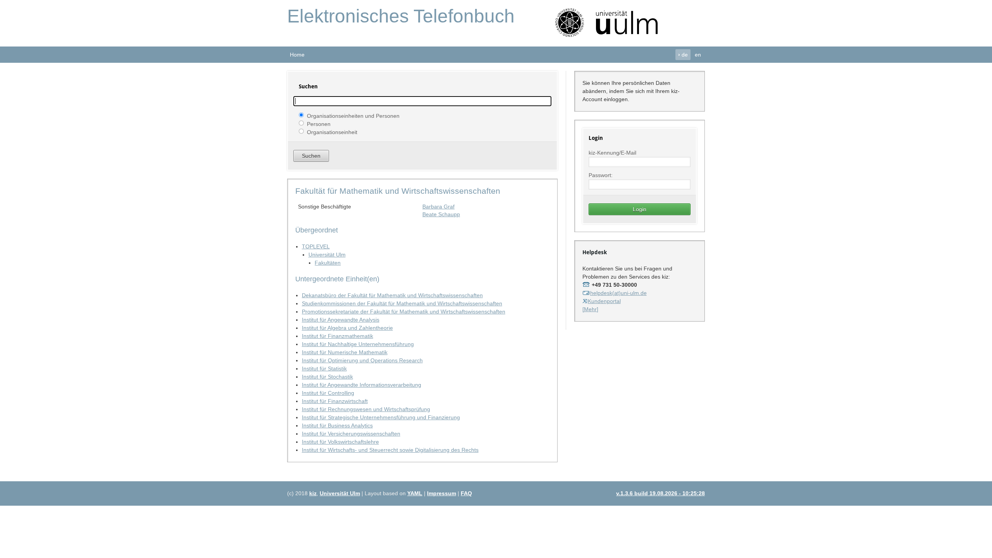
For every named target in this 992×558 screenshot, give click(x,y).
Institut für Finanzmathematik (337, 336)
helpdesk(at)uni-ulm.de (618, 293)
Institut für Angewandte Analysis (340, 320)
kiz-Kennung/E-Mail (612, 153)
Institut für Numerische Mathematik (345, 352)
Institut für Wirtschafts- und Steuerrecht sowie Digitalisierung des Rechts (390, 450)
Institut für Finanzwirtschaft (335, 401)
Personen (319, 124)
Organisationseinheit (332, 132)
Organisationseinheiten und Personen (353, 115)
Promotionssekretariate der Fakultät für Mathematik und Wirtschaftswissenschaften (403, 311)
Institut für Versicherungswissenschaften (351, 434)
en (698, 55)
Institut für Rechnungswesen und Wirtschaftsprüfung (366, 409)
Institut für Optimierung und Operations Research (362, 360)
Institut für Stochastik (327, 377)
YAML (414, 493)
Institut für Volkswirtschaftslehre (340, 442)
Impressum (441, 493)
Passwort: (601, 175)
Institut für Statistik (324, 368)
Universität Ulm (327, 254)
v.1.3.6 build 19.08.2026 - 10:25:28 (660, 493)
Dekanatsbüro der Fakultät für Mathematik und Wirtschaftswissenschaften (392, 295)
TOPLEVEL (316, 246)
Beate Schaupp (441, 214)
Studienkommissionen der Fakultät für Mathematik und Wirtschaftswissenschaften (402, 303)
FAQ (466, 493)
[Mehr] (590, 309)
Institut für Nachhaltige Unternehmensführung (358, 344)
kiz (313, 493)
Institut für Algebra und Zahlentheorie (347, 328)
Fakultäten (328, 263)
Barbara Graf (438, 206)
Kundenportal (604, 301)
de (683, 55)
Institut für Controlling (328, 393)
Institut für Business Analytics (337, 425)
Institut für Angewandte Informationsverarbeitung (361, 385)
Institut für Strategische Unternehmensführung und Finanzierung (381, 417)
